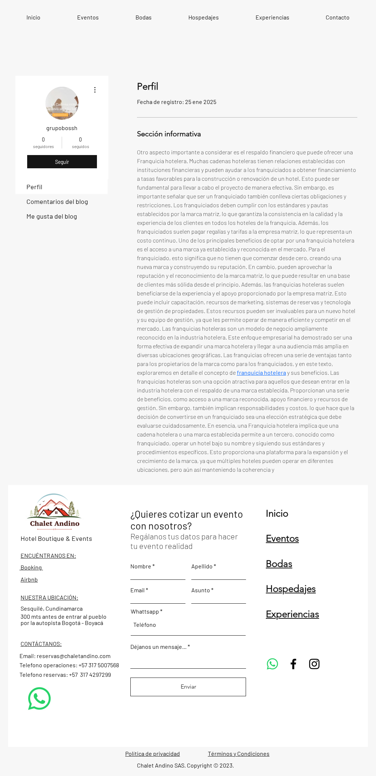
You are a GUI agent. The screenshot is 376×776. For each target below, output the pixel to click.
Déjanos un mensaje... (158, 647)
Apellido (202, 566)
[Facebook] (293, 664)
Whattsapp (145, 611)
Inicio (277, 513)
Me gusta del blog (51, 216)
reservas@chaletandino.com (74, 655)
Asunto (200, 590)
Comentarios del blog (57, 201)
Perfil (34, 187)
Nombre (140, 566)
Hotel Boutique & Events (56, 538)
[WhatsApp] (39, 699)
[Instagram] (314, 664)
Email (137, 590)
